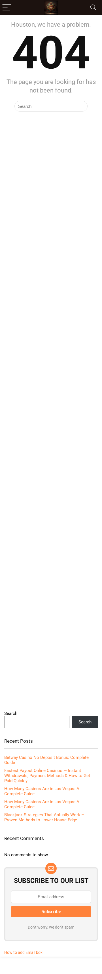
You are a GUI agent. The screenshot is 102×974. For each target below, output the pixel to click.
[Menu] (7, 7)
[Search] (93, 7)
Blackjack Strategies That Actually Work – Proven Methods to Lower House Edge (44, 817)
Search (10, 713)
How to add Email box (23, 952)
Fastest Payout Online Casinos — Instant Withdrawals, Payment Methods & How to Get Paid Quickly (47, 775)
